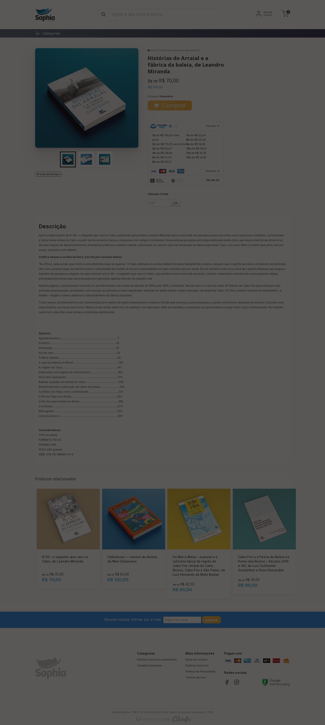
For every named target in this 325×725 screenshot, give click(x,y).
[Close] (196, 341)
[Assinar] (184, 371)
